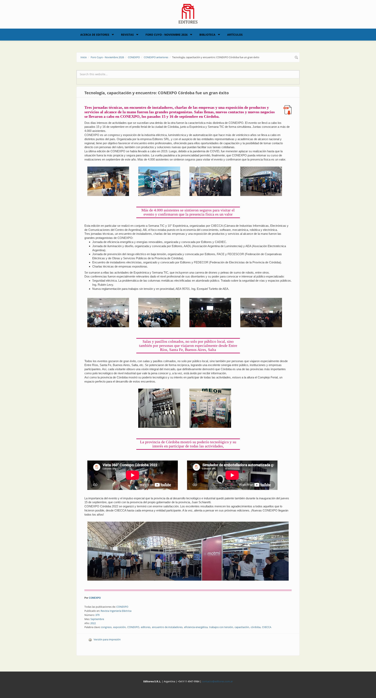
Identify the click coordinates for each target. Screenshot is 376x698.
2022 (93, 623)
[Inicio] (188, 13)
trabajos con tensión (221, 627)
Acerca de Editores (94, 34)
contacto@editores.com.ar (217, 681)
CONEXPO (134, 57)
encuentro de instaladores (167, 627)
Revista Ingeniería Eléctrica (116, 611)
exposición (119, 627)
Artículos (235, 34)
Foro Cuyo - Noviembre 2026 (167, 34)
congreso (106, 627)
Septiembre (97, 619)
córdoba (255, 627)
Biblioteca (207, 34)
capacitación (242, 627)
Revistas (127, 34)
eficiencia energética (196, 627)
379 (97, 615)
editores (145, 627)
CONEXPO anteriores (156, 57)
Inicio (83, 57)
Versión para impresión (107, 639)
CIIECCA (266, 627)
